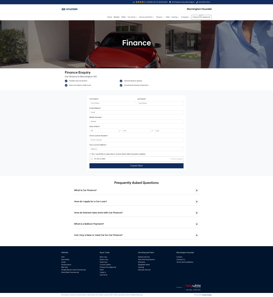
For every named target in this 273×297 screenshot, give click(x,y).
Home (109, 17)
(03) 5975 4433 (204, 2)
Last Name (141, 99)
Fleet (168, 17)
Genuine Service (144, 270)
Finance (159, 17)
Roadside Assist (144, 265)
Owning (174, 17)
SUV (63, 257)
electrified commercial (70, 272)
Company (184, 17)
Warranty (141, 262)
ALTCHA (180, 158)
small (63, 262)
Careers (179, 257)
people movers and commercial (73, 270)
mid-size (64, 267)
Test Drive (103, 275)
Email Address (95, 108)
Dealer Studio (207, 295)
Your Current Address (98, 145)
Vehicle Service (144, 257)
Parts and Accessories (146, 259)
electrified (65, 259)
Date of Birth (94, 126)
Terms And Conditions (184, 262)
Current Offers (105, 265)
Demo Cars (104, 259)
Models (117, 17)
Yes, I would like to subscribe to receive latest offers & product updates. (119, 154)
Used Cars (103, 262)
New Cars (103, 257)
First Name (94, 99)
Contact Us (180, 259)
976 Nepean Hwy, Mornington (183, 2)
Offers (123, 17)
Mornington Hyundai (199, 9)
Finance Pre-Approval (201, 17)
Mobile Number (95, 117)
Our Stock (131, 17)
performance (66, 265)
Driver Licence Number (98, 136)
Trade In (103, 272)
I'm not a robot (99, 159)
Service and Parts (145, 17)
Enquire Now (136, 166)
